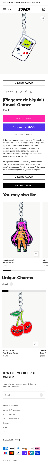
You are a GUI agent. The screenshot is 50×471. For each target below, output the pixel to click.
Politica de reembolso (11, 419)
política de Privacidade (11, 410)
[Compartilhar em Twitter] (21, 91)
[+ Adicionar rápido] (36, 254)
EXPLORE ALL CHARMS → (23, 185)
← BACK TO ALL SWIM (24, 83)
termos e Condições (10, 405)
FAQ (4, 432)
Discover (6, 423)
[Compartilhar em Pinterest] (26, 91)
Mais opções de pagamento (23, 134)
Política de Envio (9, 414)
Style (5, 427)
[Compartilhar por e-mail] (30, 91)
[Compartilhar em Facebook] (16, 91)
